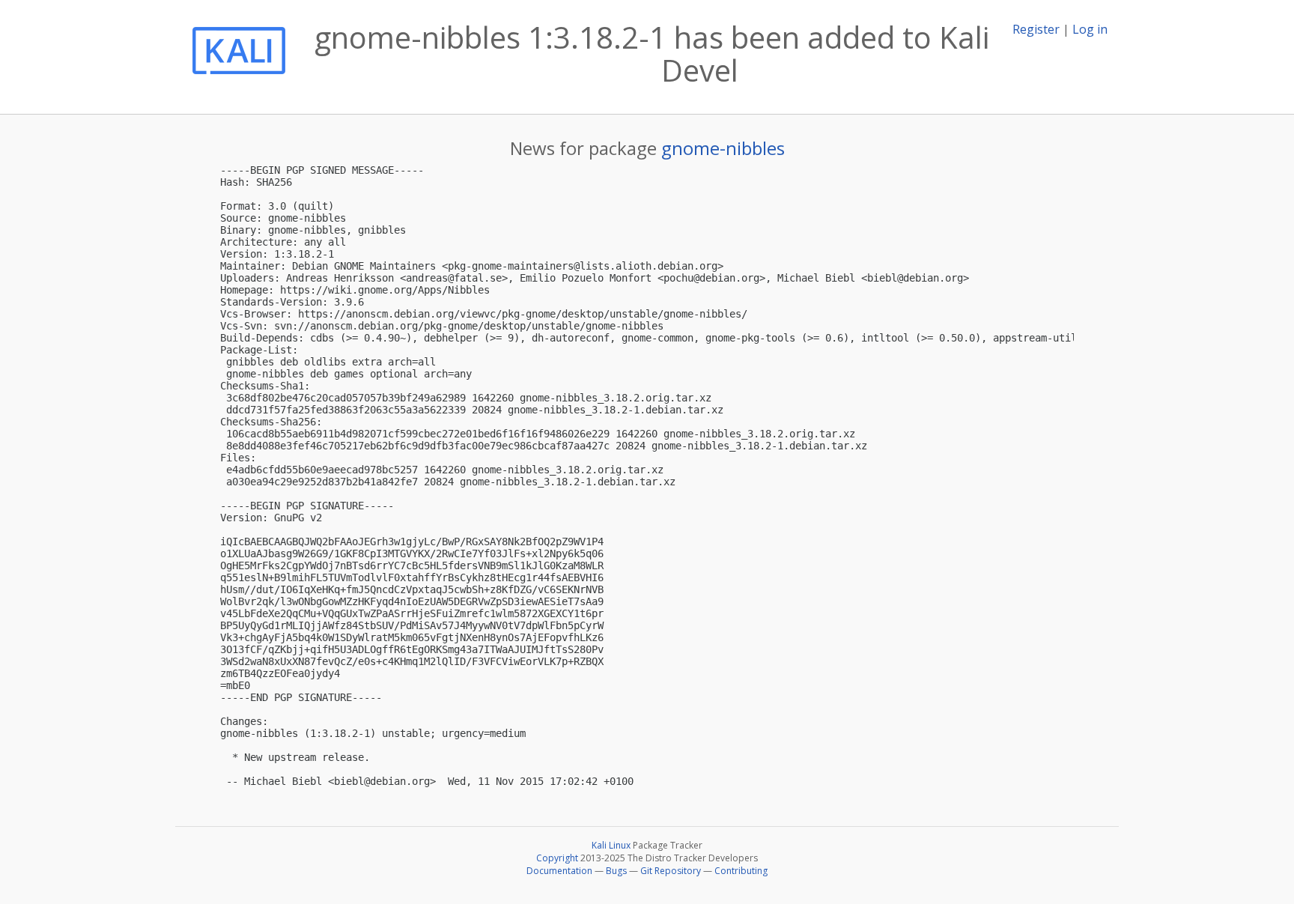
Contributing (741, 870)
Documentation (559, 870)
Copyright (557, 858)
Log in (1090, 29)
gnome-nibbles (723, 148)
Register (1036, 29)
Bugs (616, 870)
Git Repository (670, 870)
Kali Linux (611, 845)
